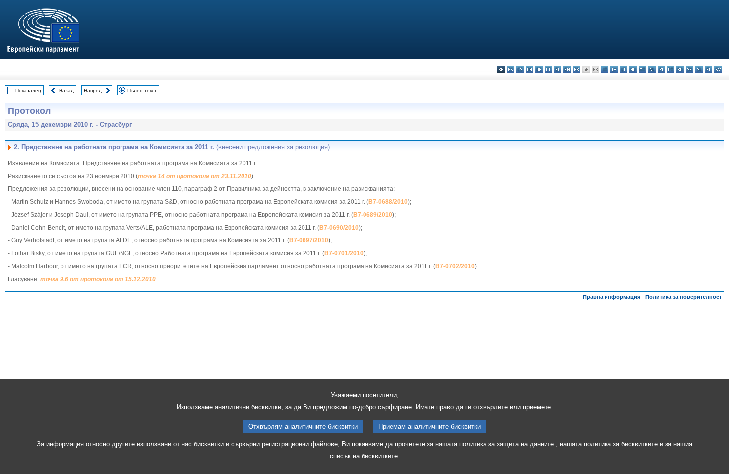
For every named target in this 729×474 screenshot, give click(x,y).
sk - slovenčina (689, 69)
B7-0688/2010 (388, 201)
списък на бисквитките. (365, 456)
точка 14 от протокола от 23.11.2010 (194, 176)
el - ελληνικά (557, 69)
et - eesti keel (548, 69)
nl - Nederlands (652, 69)
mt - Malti (642, 69)
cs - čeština (520, 69)
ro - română (680, 69)
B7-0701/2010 (344, 253)
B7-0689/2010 (372, 214)
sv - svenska (718, 69)
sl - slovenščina (699, 69)
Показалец (28, 90)
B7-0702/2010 (455, 266)
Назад (66, 90)
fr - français (576, 69)
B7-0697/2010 (308, 240)
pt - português (670, 69)
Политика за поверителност (683, 297)
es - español (510, 69)
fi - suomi (708, 69)
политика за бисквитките (621, 444)
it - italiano (604, 69)
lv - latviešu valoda (614, 69)
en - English (567, 69)
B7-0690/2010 (339, 227)
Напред (93, 90)
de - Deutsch (539, 69)
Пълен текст (142, 90)
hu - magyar (633, 69)
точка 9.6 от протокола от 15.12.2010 (98, 279)
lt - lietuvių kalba (623, 69)
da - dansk (529, 69)
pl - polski (661, 69)
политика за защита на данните (506, 444)
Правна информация (611, 297)
